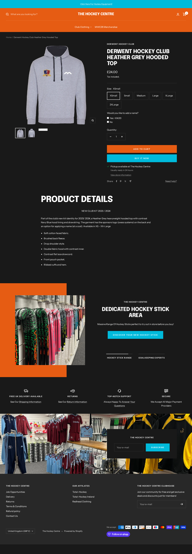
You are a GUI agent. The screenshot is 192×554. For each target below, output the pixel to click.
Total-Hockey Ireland (83, 496)
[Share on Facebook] (116, 181)
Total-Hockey (79, 491)
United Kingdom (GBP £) (19, 531)
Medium (141, 95)
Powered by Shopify (73, 531)
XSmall (113, 95)
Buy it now (142, 158)
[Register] (181, 504)
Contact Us (12, 516)
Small (127, 95)
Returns (10, 501)
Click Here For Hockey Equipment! (96, 4)
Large (155, 95)
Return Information (77, 401)
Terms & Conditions (16, 506)
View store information (121, 175)
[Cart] (184, 14)
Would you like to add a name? (122, 113)
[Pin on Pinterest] (120, 181)
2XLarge (114, 104)
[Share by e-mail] (130, 181)
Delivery (10, 496)
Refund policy (13, 511)
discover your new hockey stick (135, 335)
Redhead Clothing (81, 501)
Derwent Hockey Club (120, 44)
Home (9, 37)
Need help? (171, 181)
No (111, 122)
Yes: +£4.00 (115, 118)
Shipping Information (30, 401)
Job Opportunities (15, 491)
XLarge (169, 95)
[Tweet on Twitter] (125, 181)
